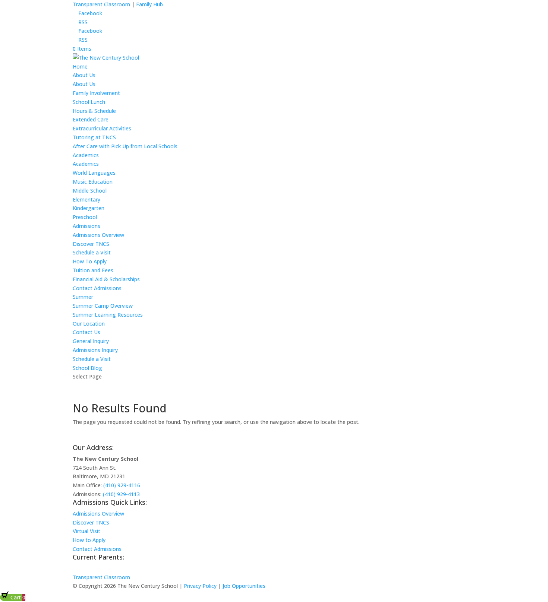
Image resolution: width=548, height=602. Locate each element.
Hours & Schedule (94, 110)
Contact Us (86, 332)
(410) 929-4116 (121, 485)
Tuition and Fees (93, 270)
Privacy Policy (200, 585)
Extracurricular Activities (102, 128)
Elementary (86, 199)
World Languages (94, 172)
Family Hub (149, 4)
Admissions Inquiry (95, 350)
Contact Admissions (97, 288)
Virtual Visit (86, 531)
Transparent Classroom (101, 4)
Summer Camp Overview (103, 305)
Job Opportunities (244, 585)
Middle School (90, 190)
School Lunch (89, 101)
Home (80, 66)
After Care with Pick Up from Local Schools (125, 146)
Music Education (93, 181)
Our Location (89, 323)
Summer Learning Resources (108, 314)
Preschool (85, 217)
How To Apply (90, 261)
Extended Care (90, 119)
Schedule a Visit (92, 252)
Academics (86, 155)
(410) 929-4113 (121, 494)
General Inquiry (91, 341)
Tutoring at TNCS (94, 137)
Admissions (86, 225)
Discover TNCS (91, 243)
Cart (17, 597)
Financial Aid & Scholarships (106, 279)
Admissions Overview (98, 234)
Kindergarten (88, 208)
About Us (84, 75)
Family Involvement (96, 92)
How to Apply (89, 540)
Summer (83, 296)
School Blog (87, 367)
